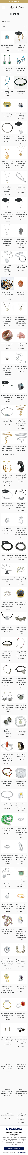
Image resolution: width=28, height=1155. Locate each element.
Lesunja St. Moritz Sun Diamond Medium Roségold (20, 163)
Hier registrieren (22, 1152)
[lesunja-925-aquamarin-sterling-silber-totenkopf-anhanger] (20, 230)
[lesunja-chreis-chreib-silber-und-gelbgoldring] (20, 795)
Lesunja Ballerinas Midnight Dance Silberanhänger (20, 448)
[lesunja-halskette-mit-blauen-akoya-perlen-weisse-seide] (7, 593)
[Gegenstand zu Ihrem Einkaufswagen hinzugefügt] (25, 7)
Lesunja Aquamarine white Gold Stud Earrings (7, 397)
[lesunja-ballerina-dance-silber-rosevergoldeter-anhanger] (20, 411)
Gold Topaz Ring (7, 114)
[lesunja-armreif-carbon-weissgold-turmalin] (20, 466)
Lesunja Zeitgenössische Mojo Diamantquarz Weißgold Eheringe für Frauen (7, 962)
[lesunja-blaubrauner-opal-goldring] (20, 593)
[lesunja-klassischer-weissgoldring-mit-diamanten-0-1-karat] (20, 846)
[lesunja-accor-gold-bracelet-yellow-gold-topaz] (7, 283)
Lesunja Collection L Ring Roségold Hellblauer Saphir (21, 906)
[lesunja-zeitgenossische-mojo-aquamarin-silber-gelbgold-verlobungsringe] (20, 920)
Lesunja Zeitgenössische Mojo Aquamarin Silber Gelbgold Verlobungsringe (21, 933)
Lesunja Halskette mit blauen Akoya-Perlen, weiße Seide (7, 604)
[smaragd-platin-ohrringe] (7, 59)
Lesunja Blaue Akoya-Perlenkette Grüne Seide (20, 580)
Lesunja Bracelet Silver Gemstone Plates (21, 629)
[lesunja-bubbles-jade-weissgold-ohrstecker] (7, 721)
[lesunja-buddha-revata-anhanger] (20, 721)
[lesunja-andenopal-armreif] (7, 335)
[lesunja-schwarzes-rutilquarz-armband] (20, 546)
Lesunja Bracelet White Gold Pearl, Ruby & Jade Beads (21, 654)
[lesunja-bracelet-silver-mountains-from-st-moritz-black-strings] (7, 643)
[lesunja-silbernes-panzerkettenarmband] (7, 1105)
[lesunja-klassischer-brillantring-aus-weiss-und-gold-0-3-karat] (20, 819)
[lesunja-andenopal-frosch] (20, 335)
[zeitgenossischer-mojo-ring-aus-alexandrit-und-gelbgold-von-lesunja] (7, 977)
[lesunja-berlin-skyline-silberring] (7, 519)
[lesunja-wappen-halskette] (7, 873)
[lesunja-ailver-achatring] (20, 283)
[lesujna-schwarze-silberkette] (7, 127)
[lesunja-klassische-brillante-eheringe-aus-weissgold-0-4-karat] (7, 846)
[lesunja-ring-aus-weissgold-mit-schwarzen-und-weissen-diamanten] (20, 519)
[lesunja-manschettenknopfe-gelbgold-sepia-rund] (20, 1080)
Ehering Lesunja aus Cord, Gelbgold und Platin (7, 1015)
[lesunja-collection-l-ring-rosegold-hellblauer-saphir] (20, 895)
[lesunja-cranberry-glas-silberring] (20, 1004)
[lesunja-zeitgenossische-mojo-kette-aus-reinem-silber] (20, 949)
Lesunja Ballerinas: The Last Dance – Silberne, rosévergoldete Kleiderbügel (7, 479)
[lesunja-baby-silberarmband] (7, 411)
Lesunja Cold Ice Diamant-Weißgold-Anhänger (7, 906)
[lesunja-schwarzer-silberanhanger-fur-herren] (7, 569)
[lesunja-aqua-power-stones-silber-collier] (20, 357)
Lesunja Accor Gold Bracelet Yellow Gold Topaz (7, 294)
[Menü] (3, 7)
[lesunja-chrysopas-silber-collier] (7, 819)
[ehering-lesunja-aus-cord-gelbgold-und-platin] (7, 1004)
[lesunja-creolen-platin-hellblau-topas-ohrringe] (7, 1029)
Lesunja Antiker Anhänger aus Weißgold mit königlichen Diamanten (7, 370)
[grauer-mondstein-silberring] (20, 105)
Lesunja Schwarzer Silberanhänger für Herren (7, 580)
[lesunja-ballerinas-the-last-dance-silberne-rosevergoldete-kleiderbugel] (7, 466)
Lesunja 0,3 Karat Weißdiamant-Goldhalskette (7, 241)
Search (22, 7)
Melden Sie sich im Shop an (14, 1148)
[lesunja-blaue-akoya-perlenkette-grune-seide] (20, 569)
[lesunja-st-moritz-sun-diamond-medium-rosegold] (20, 152)
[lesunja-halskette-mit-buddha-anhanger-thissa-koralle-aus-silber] (7, 745)
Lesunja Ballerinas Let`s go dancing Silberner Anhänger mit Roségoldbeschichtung (7, 450)
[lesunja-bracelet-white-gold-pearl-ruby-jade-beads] (20, 643)
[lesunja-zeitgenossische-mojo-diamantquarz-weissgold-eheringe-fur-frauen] (7, 949)
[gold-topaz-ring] (7, 105)
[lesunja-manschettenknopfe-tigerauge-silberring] (7, 1080)
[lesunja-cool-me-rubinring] (20, 977)
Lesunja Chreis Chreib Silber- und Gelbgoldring (20, 806)
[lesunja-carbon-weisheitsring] (20, 745)
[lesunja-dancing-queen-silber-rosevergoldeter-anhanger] (20, 1105)
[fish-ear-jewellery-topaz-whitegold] (20, 59)
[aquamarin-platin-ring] (20, 873)
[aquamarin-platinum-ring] (7, 37)
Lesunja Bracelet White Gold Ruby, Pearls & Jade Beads (7, 680)
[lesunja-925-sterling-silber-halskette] (20, 257)
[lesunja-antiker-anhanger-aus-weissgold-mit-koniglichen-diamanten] (7, 357)
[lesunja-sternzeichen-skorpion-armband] (20, 177)
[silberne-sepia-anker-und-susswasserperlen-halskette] (7, 308)
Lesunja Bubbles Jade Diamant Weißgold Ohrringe (7, 707)
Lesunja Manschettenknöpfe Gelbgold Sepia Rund (21, 1091)
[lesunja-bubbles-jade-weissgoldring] (20, 696)
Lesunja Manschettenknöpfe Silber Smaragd (7, 1066)
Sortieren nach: (6, 21)
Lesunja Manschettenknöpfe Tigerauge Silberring (7, 1091)
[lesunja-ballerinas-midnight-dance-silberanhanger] (20, 437)
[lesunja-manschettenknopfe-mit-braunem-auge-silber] (20, 1029)
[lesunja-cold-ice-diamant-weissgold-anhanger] (7, 895)
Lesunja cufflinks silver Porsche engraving (21, 1066)
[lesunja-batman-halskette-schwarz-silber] (20, 495)
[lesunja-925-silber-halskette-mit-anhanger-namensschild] (7, 257)
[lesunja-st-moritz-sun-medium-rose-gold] (7, 152)
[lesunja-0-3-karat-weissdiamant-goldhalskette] (7, 230)
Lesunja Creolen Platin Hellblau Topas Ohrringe (7, 1040)
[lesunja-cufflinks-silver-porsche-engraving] (20, 1055)
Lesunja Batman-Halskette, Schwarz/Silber (21, 506)
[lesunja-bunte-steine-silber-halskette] (7, 920)
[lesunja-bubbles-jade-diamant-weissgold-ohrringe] (7, 696)
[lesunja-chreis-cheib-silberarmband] (7, 795)
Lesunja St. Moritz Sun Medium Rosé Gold (7, 163)
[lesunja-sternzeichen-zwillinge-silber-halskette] (7, 177)
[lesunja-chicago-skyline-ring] (20, 772)
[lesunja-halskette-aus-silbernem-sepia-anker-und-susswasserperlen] (20, 308)
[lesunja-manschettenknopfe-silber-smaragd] (7, 1055)
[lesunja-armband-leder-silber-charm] (7, 618)
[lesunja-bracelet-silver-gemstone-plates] (20, 618)
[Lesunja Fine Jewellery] (14, 7)
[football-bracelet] (20, 82)
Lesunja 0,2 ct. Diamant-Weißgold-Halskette (21, 214)
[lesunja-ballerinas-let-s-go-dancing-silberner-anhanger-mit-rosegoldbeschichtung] (7, 437)
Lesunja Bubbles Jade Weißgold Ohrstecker (7, 732)
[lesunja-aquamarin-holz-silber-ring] (20, 386)
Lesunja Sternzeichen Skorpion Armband (21, 188)
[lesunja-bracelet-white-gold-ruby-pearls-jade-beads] (7, 669)
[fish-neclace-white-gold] (7, 82)
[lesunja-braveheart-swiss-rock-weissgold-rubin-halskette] (20, 669)
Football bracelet (21, 91)
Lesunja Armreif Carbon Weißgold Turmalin (21, 477)
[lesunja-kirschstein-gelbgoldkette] (7, 772)
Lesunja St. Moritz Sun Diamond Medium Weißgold (20, 138)
